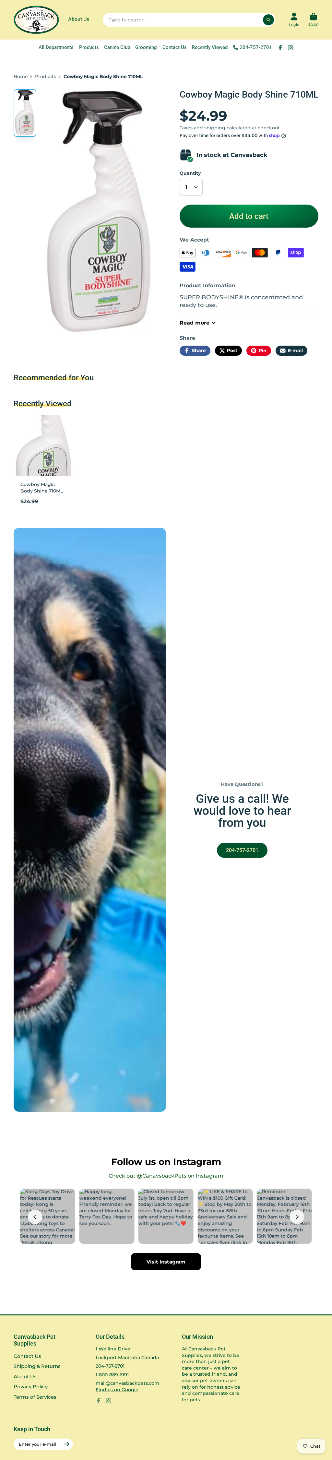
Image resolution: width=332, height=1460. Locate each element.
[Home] (36, 20)
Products (89, 47)
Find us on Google (117, 1390)
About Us (78, 19)
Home (21, 76)
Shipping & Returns (37, 1366)
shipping (214, 128)
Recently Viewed (210, 47)
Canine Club (117, 47)
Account (294, 20)
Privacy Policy (31, 1386)
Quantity (190, 173)
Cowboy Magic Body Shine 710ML (44, 462)
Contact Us (174, 47)
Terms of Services (35, 1397)
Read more (194, 322)
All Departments (56, 47)
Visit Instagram (166, 1262)
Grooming (146, 47)
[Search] (268, 20)
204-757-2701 (256, 47)
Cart (313, 20)
